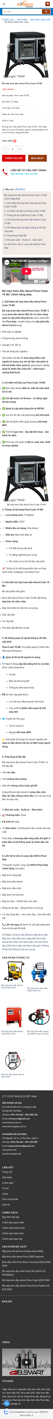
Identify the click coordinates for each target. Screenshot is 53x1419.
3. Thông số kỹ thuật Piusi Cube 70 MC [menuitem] (23, 215)
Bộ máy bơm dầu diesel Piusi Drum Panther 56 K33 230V (25, 1288)
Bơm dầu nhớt (16, 942)
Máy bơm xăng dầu (26, 938)
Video (5, 1194)
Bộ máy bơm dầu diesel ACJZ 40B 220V (12, 986)
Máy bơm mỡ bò (15, 1396)
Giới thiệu (7, 1177)
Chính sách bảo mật (12, 1239)
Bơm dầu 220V (28, 1393)
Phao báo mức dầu (21, 1400)
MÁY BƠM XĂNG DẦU (40, 20)
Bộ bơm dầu (31, 935)
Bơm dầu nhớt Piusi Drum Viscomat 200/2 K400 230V (26, 1264)
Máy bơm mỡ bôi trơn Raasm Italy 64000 (22, 1251)
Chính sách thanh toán (13, 1228)
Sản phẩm (22, 20)
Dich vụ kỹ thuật (10, 1199)
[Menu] (4, 3)
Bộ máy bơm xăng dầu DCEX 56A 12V (37, 989)
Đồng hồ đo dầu (31, 1396)
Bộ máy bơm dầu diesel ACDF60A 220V (12, 1032)
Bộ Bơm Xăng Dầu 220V (17, 22)
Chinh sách (8, 1183)
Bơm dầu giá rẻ (35, 945)
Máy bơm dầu (9, 938)
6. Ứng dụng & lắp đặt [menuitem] (15, 235)
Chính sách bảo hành (13, 1233)
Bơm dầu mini (19, 945)
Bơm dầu (43, 935)
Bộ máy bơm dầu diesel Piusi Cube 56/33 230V (26, 1280)
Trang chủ (8, 20)
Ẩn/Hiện (20, 189)
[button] (48, 33)
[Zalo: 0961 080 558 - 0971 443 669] (7, 1411)
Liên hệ (6, 1205)
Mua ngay (37, 158)
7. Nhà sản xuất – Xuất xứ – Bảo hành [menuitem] (23, 240)
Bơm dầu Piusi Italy (40, 1400)
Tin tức (5, 1188)
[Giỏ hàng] (47, 4)
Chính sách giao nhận (13, 1222)
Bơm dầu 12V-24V (33, 942)
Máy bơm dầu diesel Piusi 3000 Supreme (23, 1256)
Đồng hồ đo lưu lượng (24, 949)
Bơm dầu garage (10, 1403)
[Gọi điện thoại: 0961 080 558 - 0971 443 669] (7, 1403)
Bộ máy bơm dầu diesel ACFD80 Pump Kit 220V (38, 1032)
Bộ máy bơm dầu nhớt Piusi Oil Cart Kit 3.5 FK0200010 (23, 1273)
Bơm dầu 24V (13, 1393)
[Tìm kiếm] (46, 11)
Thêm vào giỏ (13, 158)
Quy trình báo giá (10, 1217)
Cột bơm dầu (18, 935)
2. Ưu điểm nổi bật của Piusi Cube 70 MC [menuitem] (25, 211)
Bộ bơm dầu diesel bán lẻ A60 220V (12, 1075)
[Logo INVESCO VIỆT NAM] (25, 4)
